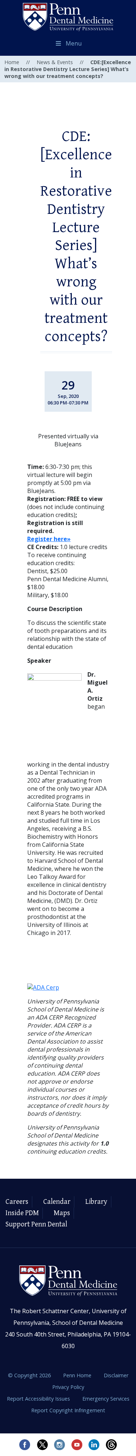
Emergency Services (105, 1398)
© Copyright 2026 (29, 1375)
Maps (62, 1213)
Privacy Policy (68, 1386)
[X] (42, 1444)
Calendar (56, 1202)
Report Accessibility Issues (39, 1398)
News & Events (55, 62)
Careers (16, 1202)
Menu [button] (74, 43)
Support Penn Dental (36, 1224)
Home (11, 62)
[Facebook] (24, 1444)
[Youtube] (77, 1444)
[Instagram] (59, 1444)
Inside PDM (22, 1213)
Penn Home (78, 1375)
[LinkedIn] (94, 1444)
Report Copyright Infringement (68, 1410)
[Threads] (112, 1444)
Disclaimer (116, 1375)
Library (96, 1202)
